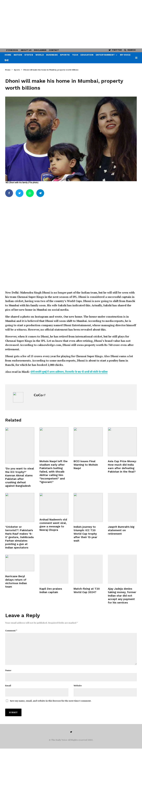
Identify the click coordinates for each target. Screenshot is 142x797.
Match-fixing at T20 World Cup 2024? (87, 590)
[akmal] (19, 445)
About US (26, 50)
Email (8, 685)
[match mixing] (88, 569)
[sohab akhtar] (54, 441)
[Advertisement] (71, 24)
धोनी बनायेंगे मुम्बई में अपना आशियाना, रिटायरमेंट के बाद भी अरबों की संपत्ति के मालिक (69, 371)
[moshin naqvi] (88, 441)
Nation (18, 55)
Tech (75, 55)
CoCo (38, 395)
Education (87, 55)
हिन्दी (6, 60)
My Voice (125, 55)
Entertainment (105, 55)
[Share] (9, 193)
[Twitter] (71, 732)
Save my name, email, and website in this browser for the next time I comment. (50, 700)
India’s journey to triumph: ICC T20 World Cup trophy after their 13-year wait (85, 533)
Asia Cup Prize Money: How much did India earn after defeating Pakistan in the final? (122, 466)
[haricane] (19, 563)
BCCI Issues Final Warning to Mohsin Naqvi (86, 465)
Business (52, 55)
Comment (11, 630)
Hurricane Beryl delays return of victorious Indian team (16, 581)
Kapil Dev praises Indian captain (50, 590)
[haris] (19, 507)
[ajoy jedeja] (122, 569)
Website (78, 685)
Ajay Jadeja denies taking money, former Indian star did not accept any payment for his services (122, 595)
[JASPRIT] (122, 507)
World (40, 55)
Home (8, 55)
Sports (65, 55)
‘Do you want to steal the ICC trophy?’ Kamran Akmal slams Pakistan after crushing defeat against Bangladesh (19, 477)
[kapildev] (54, 569)
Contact (54, 50)
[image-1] (88, 507)
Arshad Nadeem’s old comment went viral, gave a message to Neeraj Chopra (53, 525)
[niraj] (54, 504)
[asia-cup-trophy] (122, 441)
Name (8, 670)
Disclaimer (40, 50)
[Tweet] (19, 193)
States (28, 55)
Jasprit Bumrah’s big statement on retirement (121, 530)
